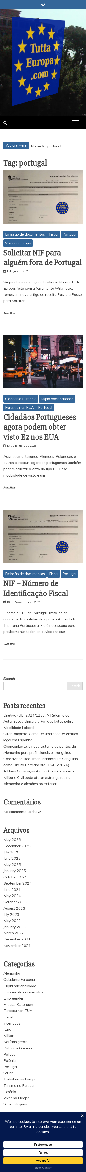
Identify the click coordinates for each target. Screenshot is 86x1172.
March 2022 (13, 933)
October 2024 (15, 877)
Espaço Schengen (18, 1004)
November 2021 (17, 945)
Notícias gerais (15, 1041)
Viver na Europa (18, 243)
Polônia (9, 1060)
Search (9, 678)
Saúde (8, 1073)
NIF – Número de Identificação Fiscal (35, 588)
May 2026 (12, 839)
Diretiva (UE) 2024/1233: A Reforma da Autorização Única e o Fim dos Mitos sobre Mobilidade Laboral (38, 721)
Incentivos (11, 1023)
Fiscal (53, 234)
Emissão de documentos (25, 234)
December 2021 (17, 939)
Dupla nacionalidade (57, 398)
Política (9, 1054)
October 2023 (15, 901)
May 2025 (12, 864)
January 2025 (14, 870)
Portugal (69, 234)
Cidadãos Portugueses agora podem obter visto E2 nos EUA (39, 427)
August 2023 (14, 908)
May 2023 (12, 920)
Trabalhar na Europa (19, 1079)
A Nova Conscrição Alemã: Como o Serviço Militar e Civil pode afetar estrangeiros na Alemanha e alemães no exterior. (38, 777)
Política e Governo (18, 1048)
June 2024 (12, 889)
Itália (7, 1029)
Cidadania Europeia (20, 398)
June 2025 (12, 858)
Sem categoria (15, 1104)
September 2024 (17, 883)
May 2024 (12, 895)
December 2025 (17, 846)
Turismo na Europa (18, 1085)
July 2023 (11, 914)
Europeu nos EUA (19, 407)
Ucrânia (9, 1091)
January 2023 (14, 926)
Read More (9, 313)
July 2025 (11, 852)
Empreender (13, 998)
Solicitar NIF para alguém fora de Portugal (42, 258)
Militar (8, 1035)
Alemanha (11, 973)
